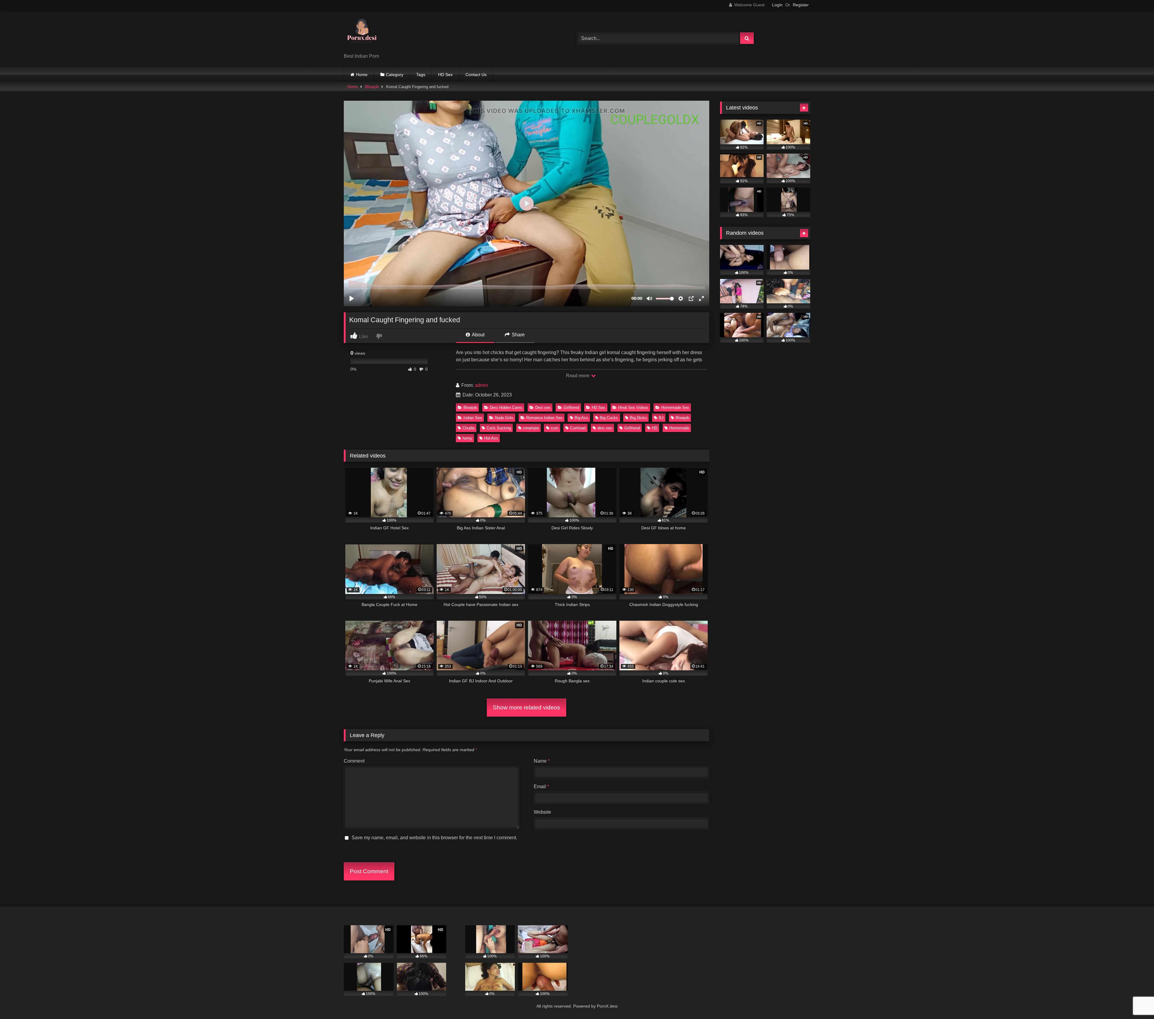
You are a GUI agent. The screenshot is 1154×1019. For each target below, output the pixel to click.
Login (777, 4)
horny (467, 438)
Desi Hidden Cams (506, 407)
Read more (578, 375)
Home (362, 74)
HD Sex (445, 74)
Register (801, 4)
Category (394, 74)
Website (542, 812)
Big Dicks (638, 417)
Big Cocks (609, 417)
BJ (661, 417)
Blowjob (372, 86)
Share (518, 334)
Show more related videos (526, 707)
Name (542, 760)
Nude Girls (504, 417)
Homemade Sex (675, 407)
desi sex (604, 428)
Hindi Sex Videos (633, 407)
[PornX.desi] (362, 33)
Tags (420, 74)
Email (541, 786)
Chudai (469, 428)
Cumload (577, 428)
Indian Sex (472, 417)
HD (654, 428)
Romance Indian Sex (544, 417)
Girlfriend (632, 428)
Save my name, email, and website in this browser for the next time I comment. (434, 837)
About (477, 334)
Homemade (679, 428)
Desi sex (543, 407)
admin (481, 385)
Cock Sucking (499, 428)
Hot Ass (491, 438)
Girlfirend (571, 407)
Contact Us (476, 74)
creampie (531, 428)
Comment (354, 760)
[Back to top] (1135, 1001)
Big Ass (581, 417)
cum (554, 428)
